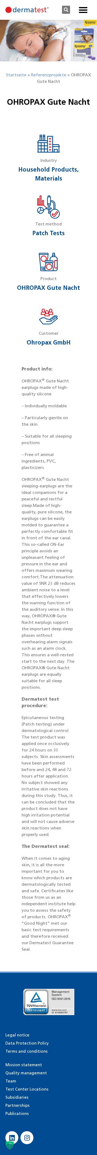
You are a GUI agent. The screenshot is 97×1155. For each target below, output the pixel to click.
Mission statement (23, 1064)
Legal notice (17, 1035)
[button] (66, 10)
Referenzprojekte (48, 74)
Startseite (16, 74)
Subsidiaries (17, 1097)
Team (10, 1081)
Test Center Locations (26, 1089)
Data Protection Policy (27, 1043)
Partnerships (17, 1105)
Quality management (26, 1073)
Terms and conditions (26, 1051)
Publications (17, 1113)
